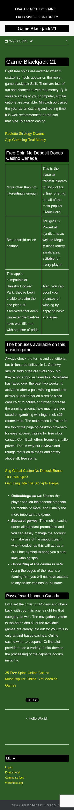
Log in (8, 767)
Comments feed (14, 777)
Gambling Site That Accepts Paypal (32, 483)
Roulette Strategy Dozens (25, 134)
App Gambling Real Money (25, 140)
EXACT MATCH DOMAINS (35, 9)
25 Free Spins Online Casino (27, 673)
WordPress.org (14, 782)
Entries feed (12, 772)
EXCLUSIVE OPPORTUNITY (37, 17)
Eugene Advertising (31, 805)
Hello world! (38, 718)
